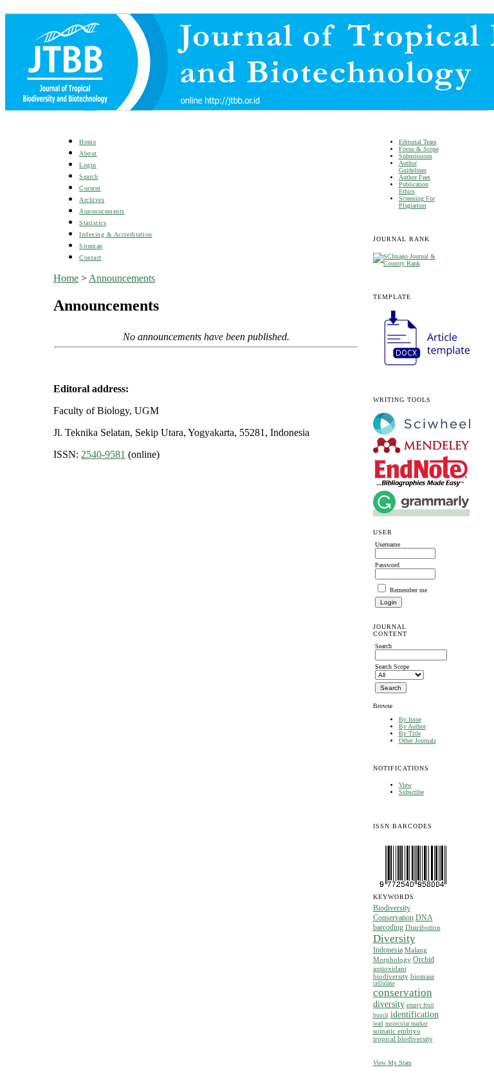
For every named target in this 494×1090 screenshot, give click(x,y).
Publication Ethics (413, 188)
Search (88, 176)
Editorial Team (418, 141)
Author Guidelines (412, 166)
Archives (91, 199)
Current (90, 188)
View (405, 784)
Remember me (408, 590)
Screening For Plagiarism (417, 202)
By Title (410, 733)
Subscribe (411, 791)
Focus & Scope (419, 148)
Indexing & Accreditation (115, 234)
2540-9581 (103, 454)
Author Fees (414, 177)
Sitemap (91, 246)
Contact (90, 257)
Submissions (415, 155)
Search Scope (392, 666)
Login (87, 164)
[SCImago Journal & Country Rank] (407, 263)
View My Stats (392, 1062)
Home (87, 141)
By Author (412, 726)
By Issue (410, 719)
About (88, 153)
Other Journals (417, 740)
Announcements (102, 211)
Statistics (92, 222)
